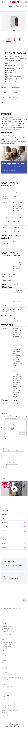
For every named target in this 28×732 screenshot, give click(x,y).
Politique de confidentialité (9, 702)
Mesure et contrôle (7, 670)
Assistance (4, 658)
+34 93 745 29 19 (6, 645)
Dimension (3, 92)
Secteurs (4, 653)
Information (4, 87)
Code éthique (5, 715)
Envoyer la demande (7, 646)
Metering (4, 672)
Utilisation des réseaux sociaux (10, 707)
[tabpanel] (8, 39)
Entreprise (4, 660)
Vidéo (2, 97)
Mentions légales (6, 712)
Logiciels (4, 684)
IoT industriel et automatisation (10, 686)
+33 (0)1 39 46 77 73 (7, 634)
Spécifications (16, 87)
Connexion (14, 92)
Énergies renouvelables (8, 681)
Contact (4, 663)
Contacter (4, 636)
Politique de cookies (7, 705)
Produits (4, 655)
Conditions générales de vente (9, 710)
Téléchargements (13, 97)
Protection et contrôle (7, 675)
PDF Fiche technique (22, 6)
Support (3, 102)
